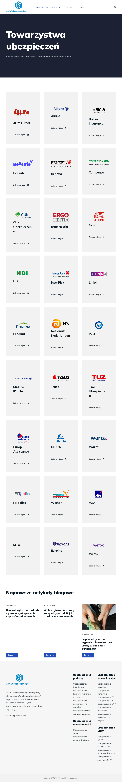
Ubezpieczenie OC (105, 697)
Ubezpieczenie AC (105, 700)
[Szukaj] (115, 7)
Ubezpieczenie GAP (106, 704)
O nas (69, 7)
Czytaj (13, 655)
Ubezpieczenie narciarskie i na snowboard (80, 703)
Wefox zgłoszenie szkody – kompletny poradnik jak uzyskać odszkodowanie (60, 613)
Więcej (82, 7)
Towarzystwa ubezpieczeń (47, 7)
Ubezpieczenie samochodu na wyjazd (104, 717)
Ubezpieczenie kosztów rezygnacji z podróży (82, 693)
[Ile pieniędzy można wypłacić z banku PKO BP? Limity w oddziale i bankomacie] (99, 617)
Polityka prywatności (16, 715)
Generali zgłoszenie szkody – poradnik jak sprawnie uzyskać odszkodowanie (22, 613)
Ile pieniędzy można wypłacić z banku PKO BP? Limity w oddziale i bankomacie (98, 644)
